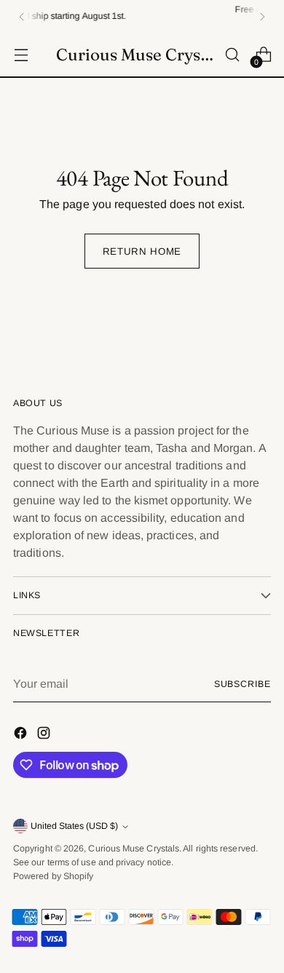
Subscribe (242, 684)
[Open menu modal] (21, 55)
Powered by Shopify (53, 876)
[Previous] (22, 16)
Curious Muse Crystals (133, 848)
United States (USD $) (74, 826)
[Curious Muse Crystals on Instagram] (45, 735)
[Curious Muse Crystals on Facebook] (22, 735)
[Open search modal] (232, 55)
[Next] (262, 16)
